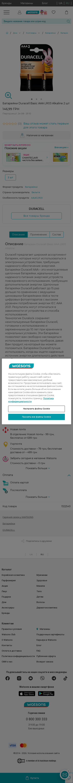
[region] (36, 391)
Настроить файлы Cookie (36, 408)
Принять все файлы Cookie (36, 417)
